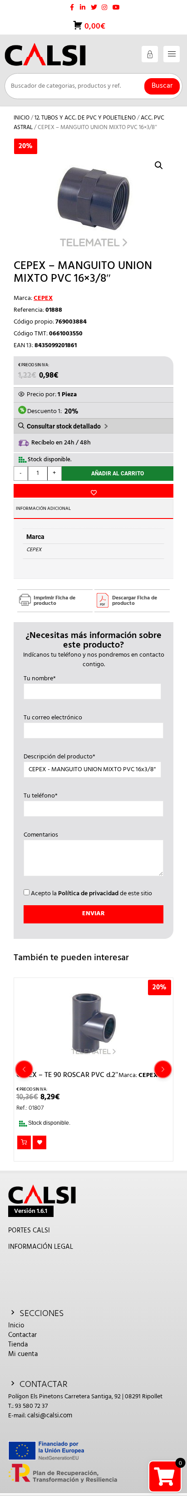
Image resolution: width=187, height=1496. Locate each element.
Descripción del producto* (59, 757)
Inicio (22, 118)
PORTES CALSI (29, 1230)
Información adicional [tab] (43, 508)
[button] (159, 165)
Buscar (162, 86)
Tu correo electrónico (53, 718)
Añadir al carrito (117, 473)
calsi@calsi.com (49, 1415)
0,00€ (94, 26)
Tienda (18, 1344)
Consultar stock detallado (64, 426)
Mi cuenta (23, 1354)
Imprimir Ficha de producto (54, 600)
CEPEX (43, 298)
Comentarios (41, 835)
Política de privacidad (88, 893)
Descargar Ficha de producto (134, 600)
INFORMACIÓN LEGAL (40, 1247)
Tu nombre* (40, 679)
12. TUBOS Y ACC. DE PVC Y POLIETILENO (85, 118)
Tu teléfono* (41, 796)
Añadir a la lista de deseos (93, 491)
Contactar (22, 1335)
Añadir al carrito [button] (24, 1142)
